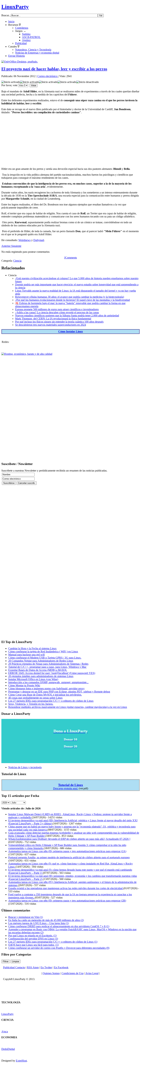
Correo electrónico (47, 76)
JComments (70, 257)
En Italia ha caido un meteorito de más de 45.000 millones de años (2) (46, 920)
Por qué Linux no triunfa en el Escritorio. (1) (32, 935)
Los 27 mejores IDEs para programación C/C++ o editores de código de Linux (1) (52, 941)
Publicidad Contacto (14, 967)
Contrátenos (21, 27)
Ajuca (4, 1031)
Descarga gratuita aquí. (65, 788)
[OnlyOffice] (19, 61)
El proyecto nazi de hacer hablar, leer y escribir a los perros (54, 69)
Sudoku (26, 34)
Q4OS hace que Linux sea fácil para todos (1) (33, 944)
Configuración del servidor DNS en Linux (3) (33, 938)
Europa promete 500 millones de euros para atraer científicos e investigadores (57, 309)
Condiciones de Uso (73, 973)
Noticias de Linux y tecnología (25, 767)
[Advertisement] (70, 141)
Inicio (11, 21)
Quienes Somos (51, 973)
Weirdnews (24, 240)
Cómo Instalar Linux (70, 331)
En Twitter (46, 967)
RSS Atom (33, 967)
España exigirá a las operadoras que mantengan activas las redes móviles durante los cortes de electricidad (65, 888)
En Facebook (61, 967)
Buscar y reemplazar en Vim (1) (25, 917)
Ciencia (17, 260)
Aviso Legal (92, 973)
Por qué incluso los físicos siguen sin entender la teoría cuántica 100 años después (59, 321)
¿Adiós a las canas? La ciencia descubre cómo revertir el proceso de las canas (57, 312)
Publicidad (21, 43)
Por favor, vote (9, 85)
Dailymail (38, 240)
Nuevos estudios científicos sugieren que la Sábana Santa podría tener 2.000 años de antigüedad (67, 315)
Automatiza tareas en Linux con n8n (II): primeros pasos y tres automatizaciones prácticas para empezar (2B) (67, 900)
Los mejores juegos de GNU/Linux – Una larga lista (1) (38, 923)
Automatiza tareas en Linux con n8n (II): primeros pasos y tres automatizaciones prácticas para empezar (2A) (67, 851)
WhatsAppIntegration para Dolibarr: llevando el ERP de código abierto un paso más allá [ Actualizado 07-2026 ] (69, 838)
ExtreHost (21, 1060)
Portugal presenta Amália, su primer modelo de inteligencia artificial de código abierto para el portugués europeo (69, 857)
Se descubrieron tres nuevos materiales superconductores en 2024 (50, 324)
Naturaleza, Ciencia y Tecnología (33, 49)
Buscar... (6, 15)
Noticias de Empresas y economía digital (37, 52)
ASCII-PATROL (31, 37)
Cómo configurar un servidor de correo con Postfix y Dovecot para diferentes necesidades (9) (58, 947)
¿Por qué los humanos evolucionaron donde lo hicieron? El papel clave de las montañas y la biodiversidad (72, 299)
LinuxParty (15, 7)
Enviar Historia (16, 55)
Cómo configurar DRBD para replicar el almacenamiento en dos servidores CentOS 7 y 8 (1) (58, 926)
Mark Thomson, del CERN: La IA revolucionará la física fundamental (53, 318)
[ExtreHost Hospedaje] (26, 353)
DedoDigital (8, 1049)
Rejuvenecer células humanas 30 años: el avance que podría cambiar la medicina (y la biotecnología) (69, 296)
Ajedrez (26, 40)
